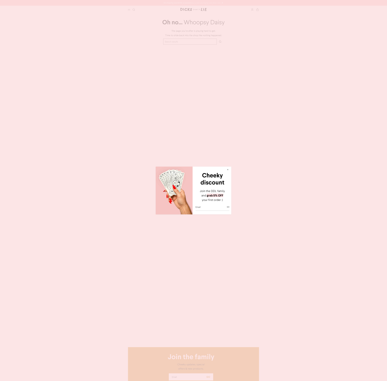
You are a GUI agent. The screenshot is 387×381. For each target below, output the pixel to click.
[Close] (227, 169)
